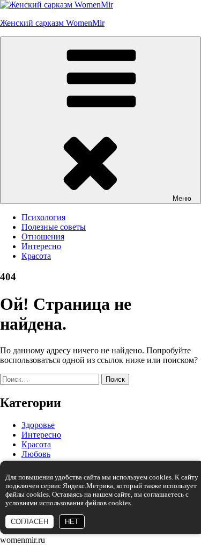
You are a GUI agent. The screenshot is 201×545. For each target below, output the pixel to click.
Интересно (41, 246)
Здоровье (38, 425)
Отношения (42, 236)
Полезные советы (53, 226)
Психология (43, 217)
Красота (36, 255)
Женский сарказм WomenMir (52, 22)
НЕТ (72, 522)
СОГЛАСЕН (29, 522)
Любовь (35, 454)
